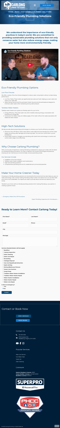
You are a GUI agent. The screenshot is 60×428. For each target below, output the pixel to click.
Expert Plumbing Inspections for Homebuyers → (45, 199)
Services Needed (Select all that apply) (13, 248)
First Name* (6, 216)
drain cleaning (20, 361)
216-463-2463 (22, 334)
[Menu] (35, 5)
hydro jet (18, 359)
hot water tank (20, 357)
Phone (33, 223)
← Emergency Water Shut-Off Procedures (13, 196)
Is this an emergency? (8, 286)
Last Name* (34, 216)
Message (5, 235)
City (4, 229)
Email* (4, 223)
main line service (21, 354)
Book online (47, 5)
